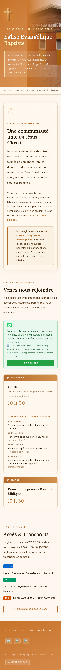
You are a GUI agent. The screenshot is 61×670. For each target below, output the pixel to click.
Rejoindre (32, 363)
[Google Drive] (26, 641)
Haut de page (19, 662)
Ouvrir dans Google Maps (32, 609)
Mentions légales (40, 630)
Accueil (8, 90)
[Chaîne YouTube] (8, 641)
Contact (19, 90)
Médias (31, 90)
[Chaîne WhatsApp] (17, 641)
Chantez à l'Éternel (48, 90)
